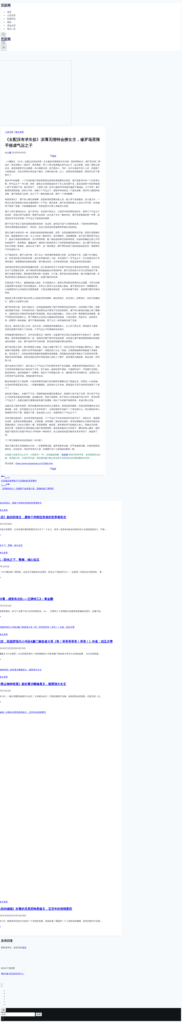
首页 (9, 12)
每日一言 (11, 28)
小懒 (9, 152)
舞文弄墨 (19, 132)
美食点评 (11, 25)
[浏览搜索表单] (3, 35)
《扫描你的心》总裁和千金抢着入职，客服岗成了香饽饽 (27, 487)
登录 (24, 947)
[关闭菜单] (1, 985)
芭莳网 (65, 454)
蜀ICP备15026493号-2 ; (12, 973)
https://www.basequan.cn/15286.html (34, 463)
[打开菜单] (4, 48)
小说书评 (11, 15)
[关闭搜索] (3, 1010)
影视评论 (11, 18)
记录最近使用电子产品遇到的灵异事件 (19, 479)
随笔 (9, 22)
